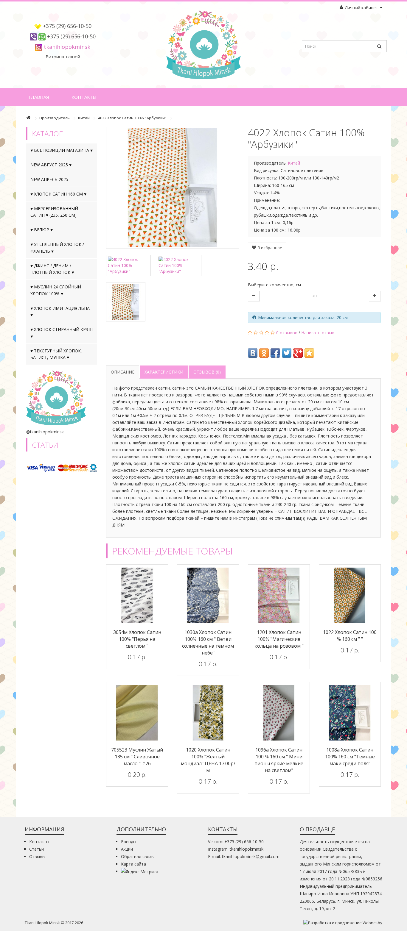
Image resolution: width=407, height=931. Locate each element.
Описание (122, 372)
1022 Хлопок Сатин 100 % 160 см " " (350, 635)
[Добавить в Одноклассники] (264, 353)
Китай (84, 118)
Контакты (84, 97)
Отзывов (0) (207, 372)
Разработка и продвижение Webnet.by (345, 922)
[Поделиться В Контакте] (252, 353)
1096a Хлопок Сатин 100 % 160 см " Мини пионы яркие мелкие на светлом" (278, 760)
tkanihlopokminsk (67, 46)
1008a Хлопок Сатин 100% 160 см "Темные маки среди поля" (350, 756)
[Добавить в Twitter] (286, 353)
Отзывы (37, 856)
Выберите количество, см (274, 285)
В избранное (269, 247)
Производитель (54, 118)
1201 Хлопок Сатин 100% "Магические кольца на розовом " (279, 639)
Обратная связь (137, 856)
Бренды (128, 841)
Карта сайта (133, 864)
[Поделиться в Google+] (298, 353)
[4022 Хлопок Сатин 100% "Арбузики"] (172, 188)
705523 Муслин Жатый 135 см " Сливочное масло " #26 (137, 756)
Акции (127, 849)
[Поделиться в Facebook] (275, 353)
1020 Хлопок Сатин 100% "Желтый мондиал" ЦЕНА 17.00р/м (208, 760)
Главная (39, 97)
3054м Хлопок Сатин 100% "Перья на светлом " (137, 639)
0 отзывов (286, 332)
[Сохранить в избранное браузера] (309, 353)
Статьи (36, 849)
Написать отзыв (317, 332)
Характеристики (164, 372)
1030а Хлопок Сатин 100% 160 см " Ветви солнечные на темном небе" (208, 642)
